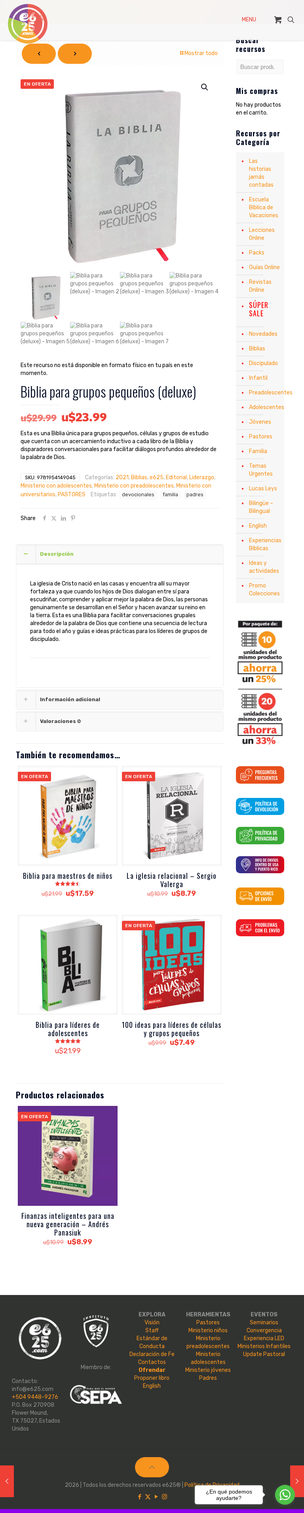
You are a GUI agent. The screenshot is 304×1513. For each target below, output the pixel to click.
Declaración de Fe (152, 1354)
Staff (152, 1330)
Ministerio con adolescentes (56, 485)
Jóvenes (260, 422)
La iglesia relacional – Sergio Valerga (172, 879)
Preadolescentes (264, 392)
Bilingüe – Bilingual (261, 507)
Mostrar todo (201, 53)
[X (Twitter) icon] (148, 1496)
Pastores (260, 436)
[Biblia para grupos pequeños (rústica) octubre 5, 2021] (7, 1481)
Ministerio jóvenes (208, 1370)
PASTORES (72, 494)
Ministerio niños (208, 1330)
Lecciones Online (262, 234)
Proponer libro (151, 1378)
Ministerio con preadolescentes (134, 485)
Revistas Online (260, 286)
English (258, 525)
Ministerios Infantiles (264, 1346)
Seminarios (264, 1322)
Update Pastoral (264, 1354)
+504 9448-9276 (35, 1397)
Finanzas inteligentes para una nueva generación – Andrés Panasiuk (67, 1224)
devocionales (138, 494)
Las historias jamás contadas (261, 173)
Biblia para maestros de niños (67, 875)
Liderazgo (201, 477)
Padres (208, 1378)
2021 (122, 477)
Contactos (152, 1362)
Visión (152, 1322)
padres (194, 494)
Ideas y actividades (264, 567)
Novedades (263, 334)
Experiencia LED (264, 1338)
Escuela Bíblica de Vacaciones (263, 207)
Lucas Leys (263, 488)
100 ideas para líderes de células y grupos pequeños (171, 1029)
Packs (256, 252)
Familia (258, 451)
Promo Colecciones (264, 589)
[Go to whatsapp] (285, 1495)
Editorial (176, 477)
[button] (205, 87)
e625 (156, 477)
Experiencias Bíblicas (264, 544)
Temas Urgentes (261, 470)
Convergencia (264, 1330)
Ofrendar (152, 1370)
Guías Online (264, 267)
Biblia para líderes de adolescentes (68, 1029)
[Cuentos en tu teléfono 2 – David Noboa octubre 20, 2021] (297, 1481)
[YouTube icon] (156, 1496)
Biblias (139, 477)
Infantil (258, 378)
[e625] (28, 24)
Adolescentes (264, 407)
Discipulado (263, 363)
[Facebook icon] (139, 1496)
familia (170, 494)
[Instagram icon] (164, 1496)
